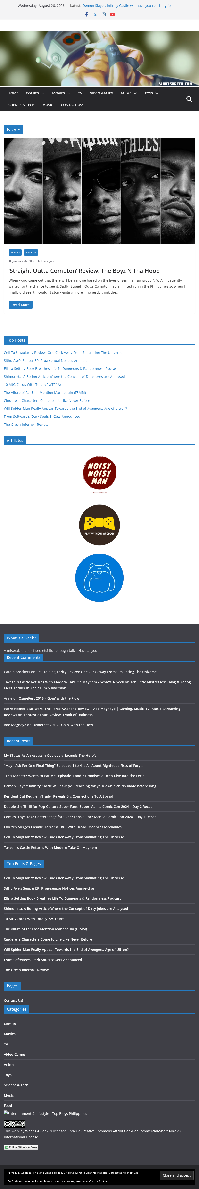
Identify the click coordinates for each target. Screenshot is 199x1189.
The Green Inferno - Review (26, 424)
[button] (41, 93)
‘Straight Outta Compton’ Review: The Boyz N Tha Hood (84, 271)
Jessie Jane (48, 261)
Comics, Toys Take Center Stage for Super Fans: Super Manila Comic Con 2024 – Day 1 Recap (80, 816)
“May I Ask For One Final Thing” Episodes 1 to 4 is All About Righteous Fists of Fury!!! (73, 765)
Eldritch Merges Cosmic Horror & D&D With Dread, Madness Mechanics (63, 827)
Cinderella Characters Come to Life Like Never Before (47, 400)
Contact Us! (72, 104)
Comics (32, 93)
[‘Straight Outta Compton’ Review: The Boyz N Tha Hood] (99, 191)
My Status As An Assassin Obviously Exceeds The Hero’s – (51, 755)
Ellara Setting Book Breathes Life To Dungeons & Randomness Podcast (61, 368)
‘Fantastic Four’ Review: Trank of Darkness (58, 714)
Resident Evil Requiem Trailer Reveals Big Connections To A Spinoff (59, 796)
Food (8, 1105)
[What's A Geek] (99, 34)
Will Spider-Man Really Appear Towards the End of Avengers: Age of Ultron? (65, 408)
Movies (58, 93)
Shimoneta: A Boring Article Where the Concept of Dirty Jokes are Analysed (64, 376)
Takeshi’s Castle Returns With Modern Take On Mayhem (50, 847)
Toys (149, 93)
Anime (126, 93)
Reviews (31, 252)
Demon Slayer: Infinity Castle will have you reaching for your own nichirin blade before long (127, 8)
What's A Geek (36, 1131)
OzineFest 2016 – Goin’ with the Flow (49, 698)
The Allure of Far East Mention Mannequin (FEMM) (45, 392)
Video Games (101, 93)
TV (80, 93)
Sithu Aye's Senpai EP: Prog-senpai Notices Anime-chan (49, 360)
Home (13, 93)
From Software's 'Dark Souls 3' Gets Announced (42, 416)
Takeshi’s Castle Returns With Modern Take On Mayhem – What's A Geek (64, 682)
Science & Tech (21, 104)
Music (47, 104)
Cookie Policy (98, 1181)
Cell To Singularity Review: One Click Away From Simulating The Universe (63, 352)
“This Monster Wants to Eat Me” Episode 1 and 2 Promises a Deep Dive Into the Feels (74, 775)
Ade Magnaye (15, 725)
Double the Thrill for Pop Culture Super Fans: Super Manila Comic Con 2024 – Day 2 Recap (78, 806)
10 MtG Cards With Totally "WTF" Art (33, 384)
